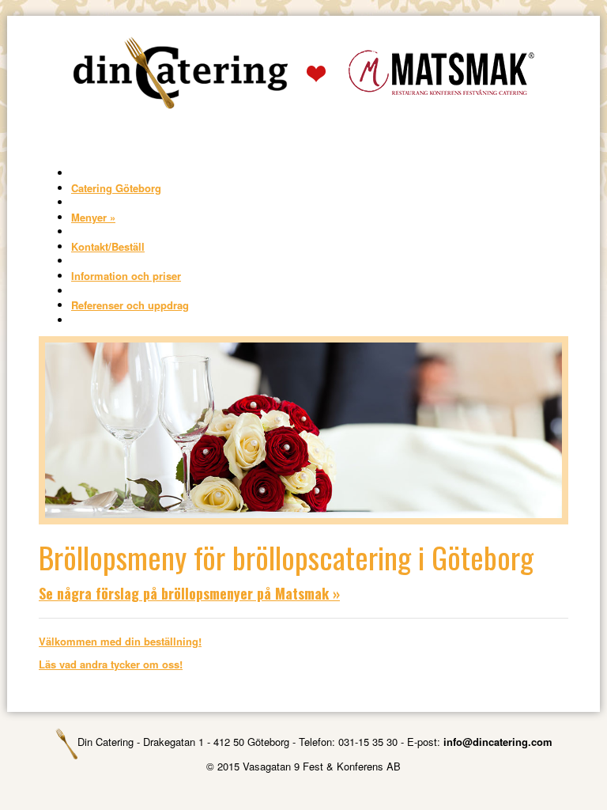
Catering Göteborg (116, 187)
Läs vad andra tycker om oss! (111, 664)
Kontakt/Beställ (108, 246)
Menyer (93, 217)
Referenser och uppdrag (130, 304)
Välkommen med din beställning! (120, 641)
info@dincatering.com (497, 741)
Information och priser (126, 275)
